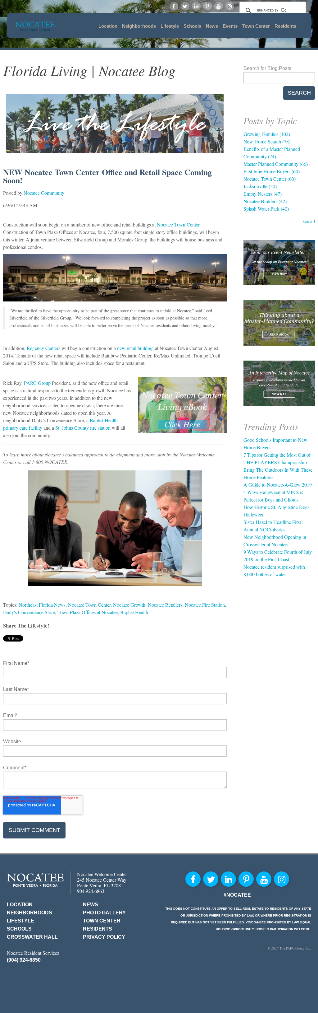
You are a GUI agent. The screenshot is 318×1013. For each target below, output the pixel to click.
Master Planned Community (275, 164)
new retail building (135, 348)
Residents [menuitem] (285, 26)
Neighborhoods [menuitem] (139, 26)
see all (309, 221)
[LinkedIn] (196, 6)
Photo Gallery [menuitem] (104, 912)
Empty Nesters (262, 193)
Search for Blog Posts (267, 68)
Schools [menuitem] (192, 26)
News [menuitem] (212, 26)
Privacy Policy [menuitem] (104, 937)
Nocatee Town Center (178, 224)
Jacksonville (260, 186)
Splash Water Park (266, 208)
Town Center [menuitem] (256, 26)
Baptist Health (134, 612)
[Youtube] (218, 6)
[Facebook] (174, 6)
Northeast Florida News (42, 604)
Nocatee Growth (129, 604)
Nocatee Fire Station (205, 604)
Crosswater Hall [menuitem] (32, 937)
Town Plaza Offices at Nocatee (87, 612)
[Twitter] (185, 6)
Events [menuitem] (230, 26)
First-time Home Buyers (271, 171)
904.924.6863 (90, 891)
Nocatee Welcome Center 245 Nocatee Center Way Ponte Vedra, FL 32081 (102, 880)
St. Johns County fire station (83, 427)
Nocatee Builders (265, 201)
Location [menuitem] (107, 26)
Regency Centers (42, 348)
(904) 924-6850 (24, 960)
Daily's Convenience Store (29, 612)
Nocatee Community (44, 192)
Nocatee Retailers (165, 604)
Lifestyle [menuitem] (170, 26)
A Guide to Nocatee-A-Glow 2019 (277, 484)
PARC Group (37, 383)
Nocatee (35, 880)
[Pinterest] (207, 6)
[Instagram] (229, 6)
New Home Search (266, 141)
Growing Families (266, 134)
